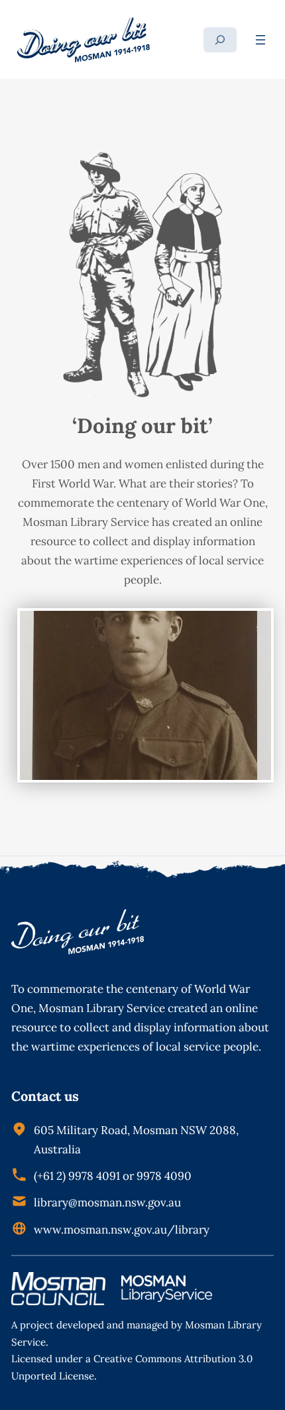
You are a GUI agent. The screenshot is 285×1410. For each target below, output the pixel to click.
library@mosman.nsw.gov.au (107, 1202)
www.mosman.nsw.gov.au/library (121, 1229)
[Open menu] (260, 40)
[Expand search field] (220, 40)
